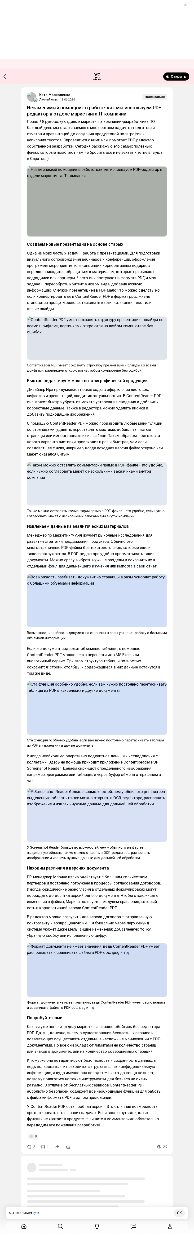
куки (36, 1213)
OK (179, 1213)
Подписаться (155, 97)
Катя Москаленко (54, 95)
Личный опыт (49, 99)
